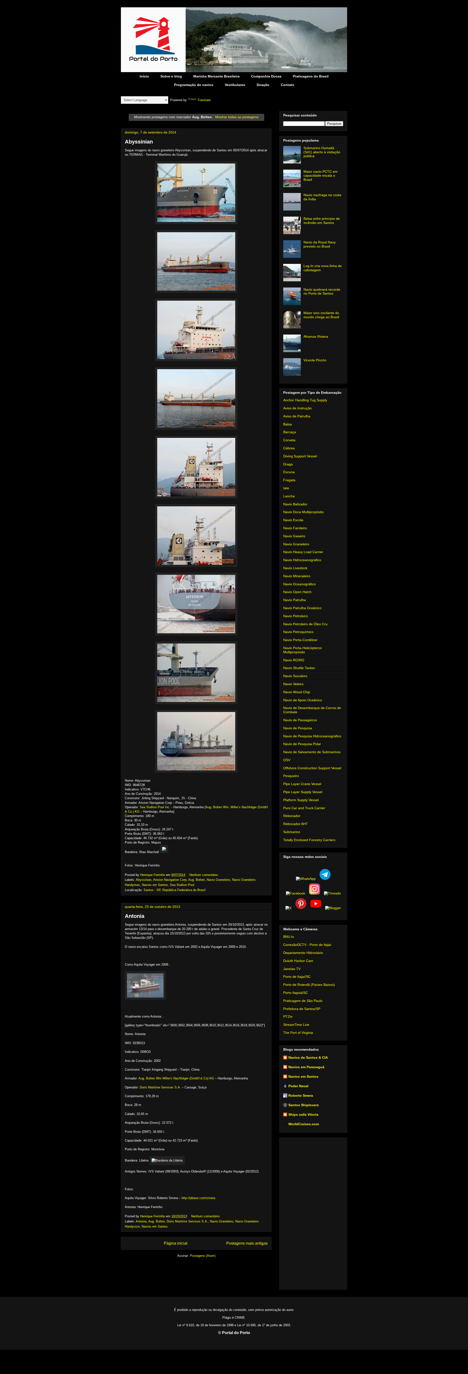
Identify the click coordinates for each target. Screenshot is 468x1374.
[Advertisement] (313, 1213)
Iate (286, 488)
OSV (286, 760)
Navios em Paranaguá (306, 1067)
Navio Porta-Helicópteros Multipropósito (302, 650)
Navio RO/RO (293, 660)
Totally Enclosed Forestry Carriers (309, 840)
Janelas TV (292, 969)
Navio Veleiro (293, 684)
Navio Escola (293, 520)
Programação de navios (193, 85)
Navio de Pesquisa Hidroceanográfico (312, 736)
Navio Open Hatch (297, 592)
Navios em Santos (155, 885)
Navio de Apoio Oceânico (302, 700)
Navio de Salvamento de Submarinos (312, 752)
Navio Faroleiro (295, 528)
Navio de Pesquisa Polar (302, 744)
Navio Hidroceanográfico (302, 560)
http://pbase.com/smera (198, 1198)
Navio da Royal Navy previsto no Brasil (319, 244)
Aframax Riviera (315, 336)
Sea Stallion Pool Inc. (155, 807)
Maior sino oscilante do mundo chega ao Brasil (321, 315)
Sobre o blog (171, 76)
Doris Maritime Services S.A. (187, 1221)
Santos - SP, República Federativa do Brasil (174, 890)
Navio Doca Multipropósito (303, 512)
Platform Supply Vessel (301, 800)
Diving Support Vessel (300, 456)
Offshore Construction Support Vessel (312, 768)
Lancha (289, 496)
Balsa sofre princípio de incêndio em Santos (321, 221)
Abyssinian (139, 142)
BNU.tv (288, 937)
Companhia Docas (266, 76)
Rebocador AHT (295, 824)
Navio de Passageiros (300, 720)
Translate (204, 100)
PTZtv (287, 1016)
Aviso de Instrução (297, 408)
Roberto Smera (300, 1095)
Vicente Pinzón (314, 360)
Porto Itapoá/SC (295, 993)
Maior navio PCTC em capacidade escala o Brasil (320, 176)
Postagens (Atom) (202, 1256)
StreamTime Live (296, 1025)
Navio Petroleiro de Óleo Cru (305, 624)
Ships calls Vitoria (303, 1114)
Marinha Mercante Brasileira (216, 76)
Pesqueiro (291, 776)
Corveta (289, 440)
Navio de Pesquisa (297, 728)
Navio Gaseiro (294, 536)
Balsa (287, 424)
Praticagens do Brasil (311, 76)
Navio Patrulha (294, 600)
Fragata (289, 480)
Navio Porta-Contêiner (300, 640)
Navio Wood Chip (296, 692)
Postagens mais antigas (247, 1243)
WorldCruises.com (303, 1124)
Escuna (289, 472)
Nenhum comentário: (204, 875)
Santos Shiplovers (303, 1105)
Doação (263, 85)
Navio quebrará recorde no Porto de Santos (321, 292)
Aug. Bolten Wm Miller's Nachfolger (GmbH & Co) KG (176, 1078)
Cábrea (289, 448)
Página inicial (175, 1243)
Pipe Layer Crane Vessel (302, 784)
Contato (287, 85)
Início (144, 76)
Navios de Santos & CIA (308, 1057)
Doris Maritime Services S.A (160, 1087)
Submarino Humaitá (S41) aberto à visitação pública (321, 152)
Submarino (291, 832)
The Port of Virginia (298, 1033)
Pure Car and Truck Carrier (304, 808)
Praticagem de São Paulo (302, 1001)
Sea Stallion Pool (182, 885)
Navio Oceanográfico (299, 584)
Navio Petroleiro (295, 616)
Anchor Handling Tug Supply (305, 400)
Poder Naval (298, 1086)
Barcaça (289, 432)
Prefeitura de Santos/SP (301, 1009)
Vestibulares (235, 85)
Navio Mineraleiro (296, 576)
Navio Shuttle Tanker (299, 668)
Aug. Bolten (196, 880)
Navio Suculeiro (295, 676)
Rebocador (291, 816)
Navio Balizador (295, 504)
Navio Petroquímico (298, 632)
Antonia (134, 916)
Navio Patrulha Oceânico (302, 608)
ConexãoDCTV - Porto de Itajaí (307, 945)
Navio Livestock (295, 568)
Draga (288, 464)
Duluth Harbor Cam (298, 961)
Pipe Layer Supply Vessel (302, 792)
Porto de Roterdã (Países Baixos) (309, 985)
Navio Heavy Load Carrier (303, 552)
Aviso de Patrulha (296, 416)
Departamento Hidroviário (303, 953)
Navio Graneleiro (218, 880)
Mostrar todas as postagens (236, 117)
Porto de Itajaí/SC (297, 977)
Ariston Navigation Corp (169, 880)
